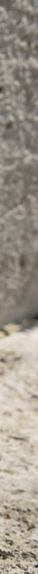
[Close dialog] (35, 2)
